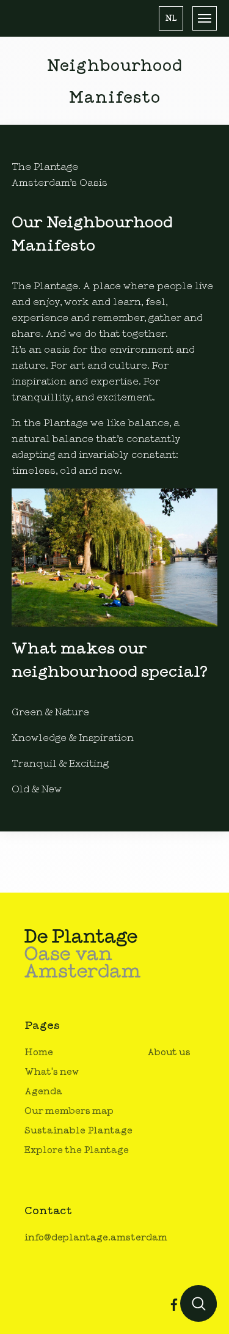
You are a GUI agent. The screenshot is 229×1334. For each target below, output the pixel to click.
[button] (171, 18)
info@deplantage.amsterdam (95, 1237)
